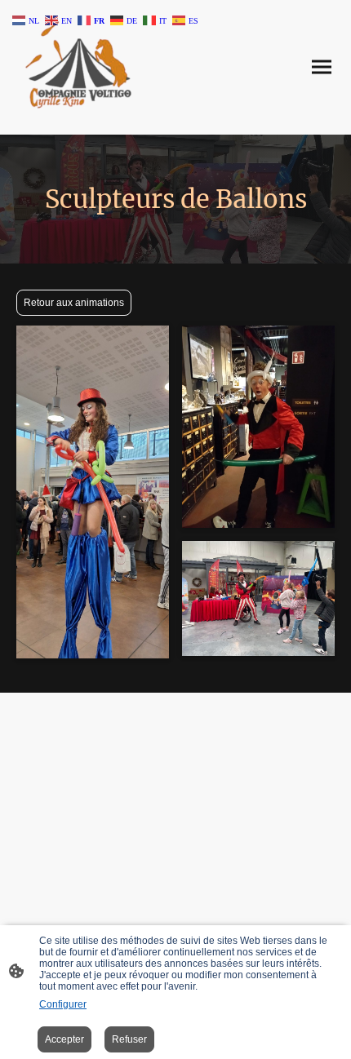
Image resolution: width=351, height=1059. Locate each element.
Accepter (64, 1039)
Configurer (63, 1004)
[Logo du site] (78, 67)
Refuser (129, 1039)
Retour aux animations (74, 302)
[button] (27, 19)
